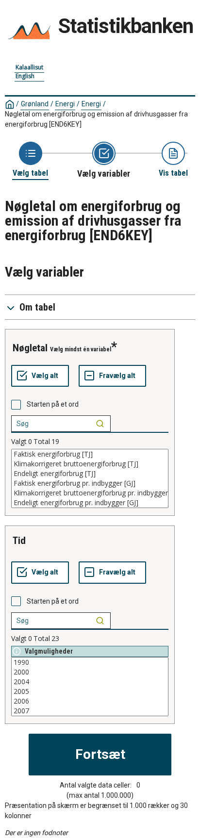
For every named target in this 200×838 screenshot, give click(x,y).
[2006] (90, 701)
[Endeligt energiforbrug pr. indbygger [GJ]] (90, 503)
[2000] (90, 672)
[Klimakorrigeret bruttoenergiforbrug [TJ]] (90, 464)
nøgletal (30, 348)
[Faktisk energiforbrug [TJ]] (90, 454)
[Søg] (100, 423)
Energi (65, 104)
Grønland (35, 104)
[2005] (90, 691)
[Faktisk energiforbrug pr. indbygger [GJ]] (90, 483)
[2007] (90, 711)
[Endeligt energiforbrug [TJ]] (90, 473)
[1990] (90, 662)
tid (19, 540)
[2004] (90, 682)
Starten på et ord (53, 404)
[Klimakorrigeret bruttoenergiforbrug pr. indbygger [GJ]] (90, 493)
